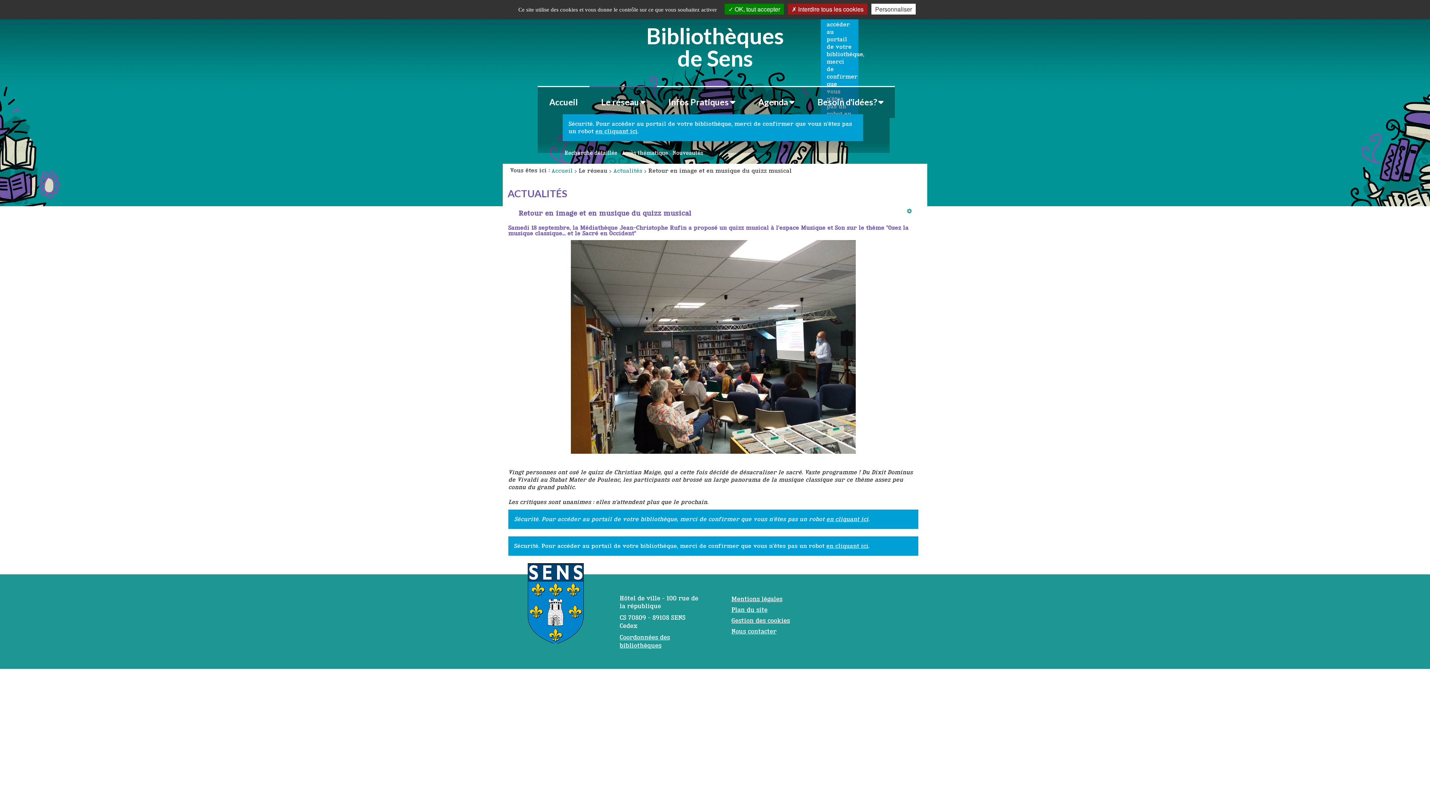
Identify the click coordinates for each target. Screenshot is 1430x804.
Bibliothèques (715, 45)
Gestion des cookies (760, 620)
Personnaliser (893, 9)
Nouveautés (688, 153)
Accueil (563, 102)
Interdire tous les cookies (830, 9)
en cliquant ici (616, 131)
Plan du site (749, 609)
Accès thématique (645, 153)
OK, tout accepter (756, 9)
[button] (623, 102)
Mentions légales (756, 599)
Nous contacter (753, 631)
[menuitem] (564, 102)
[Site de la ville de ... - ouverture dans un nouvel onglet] (556, 607)
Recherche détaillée (591, 153)
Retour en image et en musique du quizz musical (605, 213)
